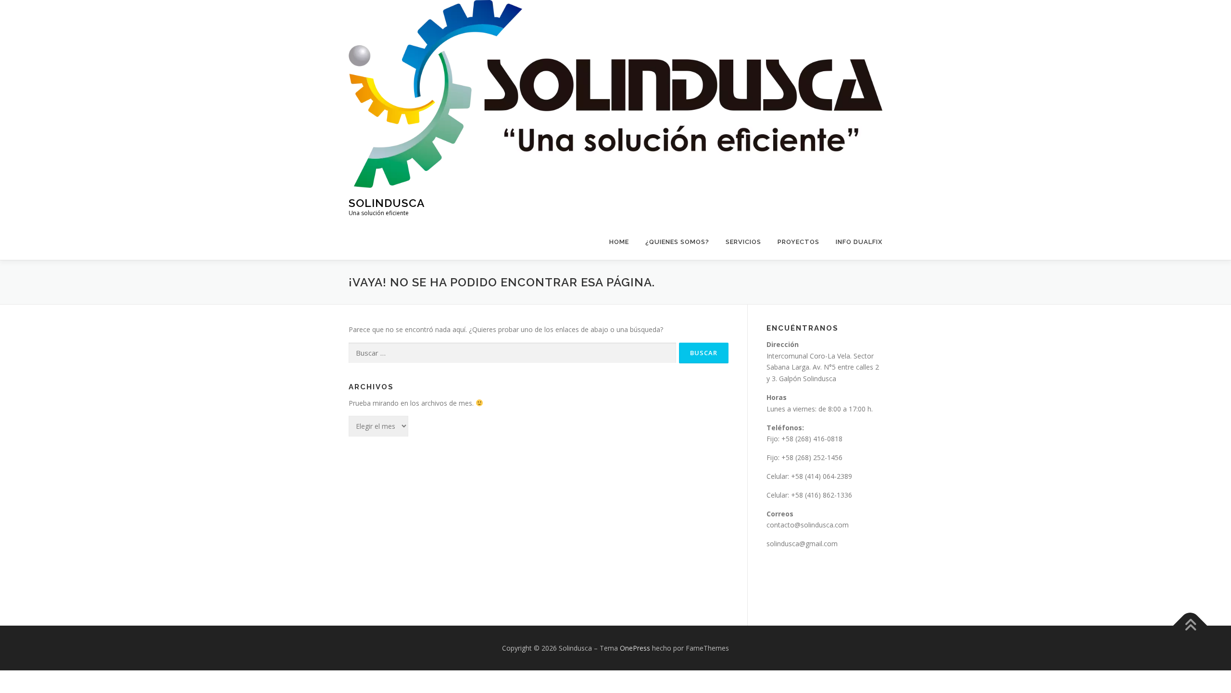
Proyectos (798, 241)
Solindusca (387, 202)
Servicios (743, 241)
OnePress (635, 648)
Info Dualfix (859, 241)
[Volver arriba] (1190, 625)
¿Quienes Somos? (677, 241)
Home (619, 241)
